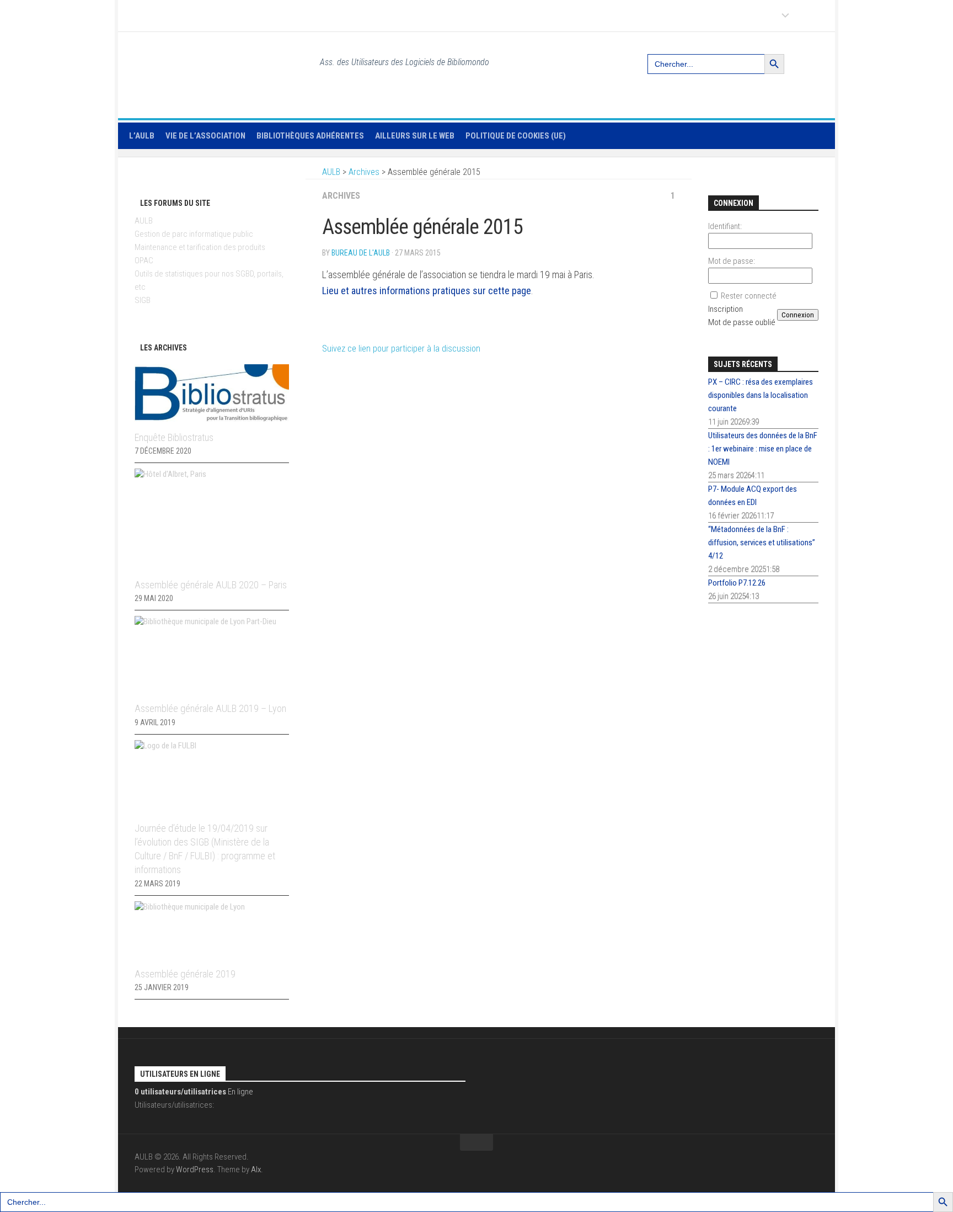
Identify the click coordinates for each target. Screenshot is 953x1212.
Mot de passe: (731, 261)
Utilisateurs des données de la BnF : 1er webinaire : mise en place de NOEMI (762, 448)
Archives (341, 195)
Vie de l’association (205, 136)
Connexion (797, 315)
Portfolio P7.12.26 (736, 583)
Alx (256, 1169)
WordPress (194, 1169)
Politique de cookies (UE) (515, 136)
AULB (144, 221)
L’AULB (141, 136)
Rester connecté (749, 296)
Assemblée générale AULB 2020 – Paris (211, 585)
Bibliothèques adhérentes (310, 136)
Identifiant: (725, 226)
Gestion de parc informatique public (194, 234)
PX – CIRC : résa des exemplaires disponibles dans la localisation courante (760, 395)
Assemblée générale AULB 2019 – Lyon (210, 708)
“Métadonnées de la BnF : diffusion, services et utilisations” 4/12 (761, 542)
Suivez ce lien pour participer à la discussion (401, 348)
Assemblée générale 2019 (185, 974)
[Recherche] (811, 59)
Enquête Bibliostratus (174, 437)
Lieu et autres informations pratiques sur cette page (426, 290)
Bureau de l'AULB (360, 252)
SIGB (143, 300)
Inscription (725, 309)
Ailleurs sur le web (414, 136)
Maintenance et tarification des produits (200, 247)
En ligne (194, 1092)
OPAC (144, 260)
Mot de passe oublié (741, 322)
